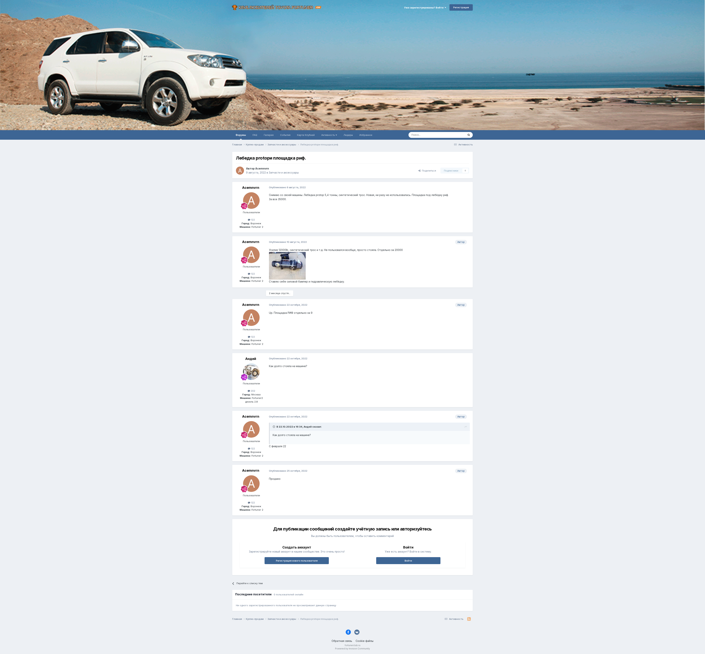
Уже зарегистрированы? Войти (424, 7)
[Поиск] (469, 135)
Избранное (365, 134)
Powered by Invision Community (352, 648)
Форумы (241, 134)
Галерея (269, 134)
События (285, 134)
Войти (408, 560)
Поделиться (428, 170)
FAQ (255, 134)
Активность (328, 134)
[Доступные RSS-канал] (469, 619)
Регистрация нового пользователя (297, 560)
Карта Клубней (306, 134)
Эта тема (455, 134)
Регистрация (461, 7)
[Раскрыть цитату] (274, 426)
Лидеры (348, 134)
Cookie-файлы (364, 640)
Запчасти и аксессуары (284, 172)
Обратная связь (342, 640)
